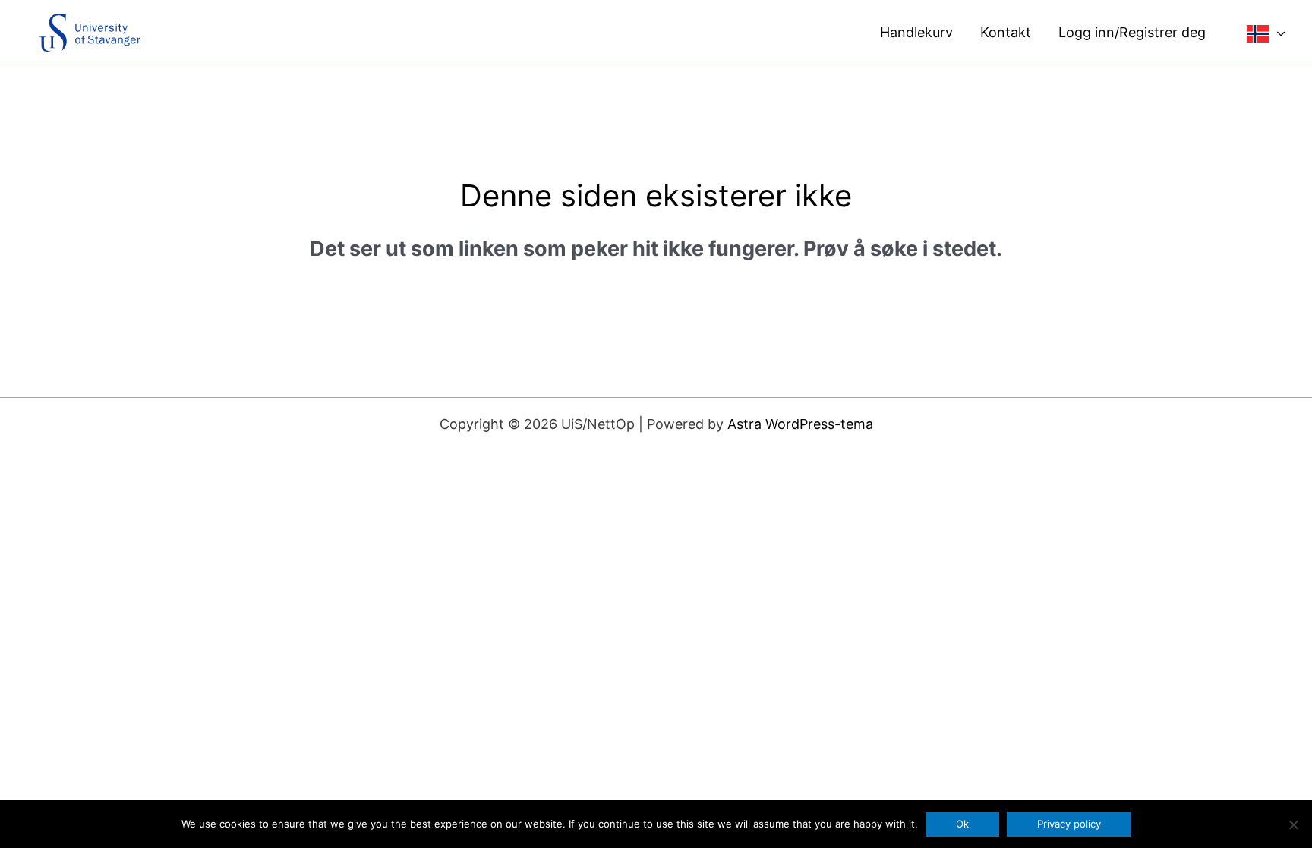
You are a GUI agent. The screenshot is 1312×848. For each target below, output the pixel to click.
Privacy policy (1069, 824)
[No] (1293, 824)
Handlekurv (916, 32)
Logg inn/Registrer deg (1132, 32)
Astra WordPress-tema (800, 424)
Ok (962, 824)
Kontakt (1005, 32)
